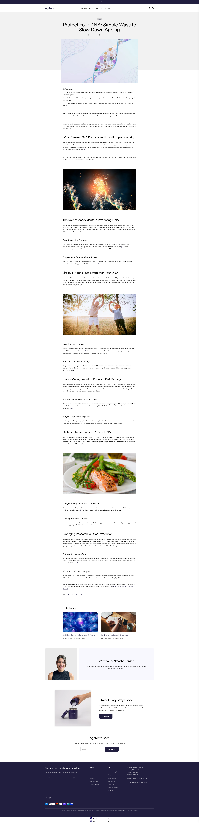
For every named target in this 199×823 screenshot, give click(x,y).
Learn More (116, 8)
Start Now (105, 716)
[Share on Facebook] (68, 594)
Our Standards (94, 772)
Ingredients (99, 8)
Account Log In (112, 772)
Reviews (107, 8)
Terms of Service (113, 787)
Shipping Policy (112, 781)
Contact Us (111, 791)
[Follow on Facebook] (46, 798)
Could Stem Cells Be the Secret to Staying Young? (79, 635)
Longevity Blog (94, 784)
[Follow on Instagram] (50, 798)
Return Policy (112, 778)
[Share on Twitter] (72, 594)
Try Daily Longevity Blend (85, 8)
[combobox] (99, 818)
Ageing (99, 19)
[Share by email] (80, 594)
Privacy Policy (112, 784)
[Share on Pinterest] (76, 594)
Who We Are (94, 781)
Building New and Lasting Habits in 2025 (114, 635)
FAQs (109, 775)
